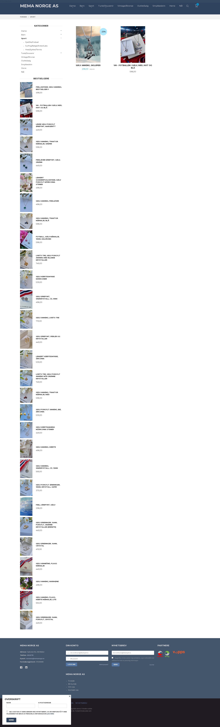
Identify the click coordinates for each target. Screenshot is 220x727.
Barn (23, 35)
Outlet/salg (26, 61)
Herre (23, 68)
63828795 (30, 655)
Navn (8, 703)
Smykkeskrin (26, 64)
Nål (22, 72)
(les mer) (50, 714)
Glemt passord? (103, 664)
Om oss (71, 687)
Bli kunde (72, 684)
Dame (24, 31)
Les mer (152, 665)
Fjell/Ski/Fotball (32, 42)
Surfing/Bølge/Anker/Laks (36, 46)
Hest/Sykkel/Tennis (33, 50)
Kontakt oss (73, 690)
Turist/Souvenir (27, 53)
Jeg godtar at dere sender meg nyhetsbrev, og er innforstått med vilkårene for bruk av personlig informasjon (133, 659)
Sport (23, 38)
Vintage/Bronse (28, 57)
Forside (71, 681)
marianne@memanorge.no (35, 658)
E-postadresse (44, 703)
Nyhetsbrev (81, 703)
